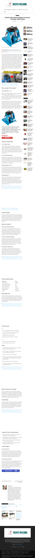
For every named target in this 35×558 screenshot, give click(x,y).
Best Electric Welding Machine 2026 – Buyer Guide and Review (30, 74)
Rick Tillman (28, 33)
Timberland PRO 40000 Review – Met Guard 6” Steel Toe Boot (30, 86)
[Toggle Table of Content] (10, 91)
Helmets (24, 9)
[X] (4, 476)
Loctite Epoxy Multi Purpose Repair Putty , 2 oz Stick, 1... (30, 117)
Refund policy (26, 552)
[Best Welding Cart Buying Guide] (19, 515)
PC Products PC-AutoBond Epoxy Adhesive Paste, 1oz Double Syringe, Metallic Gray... (30, 164)
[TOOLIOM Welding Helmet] (25, 94)
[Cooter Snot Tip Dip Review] (5, 515)
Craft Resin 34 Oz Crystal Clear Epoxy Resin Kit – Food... (30, 159)
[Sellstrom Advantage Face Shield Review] (19, 508)
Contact (27, 9)
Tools (17, 9)
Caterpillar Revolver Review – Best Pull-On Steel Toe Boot (30, 55)
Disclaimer (28, 551)
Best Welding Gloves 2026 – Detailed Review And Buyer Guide (30, 79)
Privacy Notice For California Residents (15, 552)
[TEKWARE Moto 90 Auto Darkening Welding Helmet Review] (25, 90)
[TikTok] (19, 547)
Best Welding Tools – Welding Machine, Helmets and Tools (17, 551)
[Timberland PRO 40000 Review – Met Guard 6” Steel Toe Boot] (25, 86)
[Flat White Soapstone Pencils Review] (12, 508)
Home (5, 9)
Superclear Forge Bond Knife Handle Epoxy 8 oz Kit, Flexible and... (30, 130)
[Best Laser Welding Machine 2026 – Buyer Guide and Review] (25, 39)
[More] (27, 23)
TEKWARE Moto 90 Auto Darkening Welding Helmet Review (30, 90)
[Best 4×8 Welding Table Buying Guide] (5, 508)
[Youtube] (23, 547)
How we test (8, 552)
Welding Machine (8, 9)
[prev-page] (2, 521)
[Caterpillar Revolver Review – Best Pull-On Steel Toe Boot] (25, 55)
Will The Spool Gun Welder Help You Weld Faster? (30, 43)
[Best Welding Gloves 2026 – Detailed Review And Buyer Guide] (25, 78)
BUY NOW (7, 137)
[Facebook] (2, 476)
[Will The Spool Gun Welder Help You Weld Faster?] (25, 43)
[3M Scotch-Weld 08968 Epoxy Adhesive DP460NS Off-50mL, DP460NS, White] (25, 125)
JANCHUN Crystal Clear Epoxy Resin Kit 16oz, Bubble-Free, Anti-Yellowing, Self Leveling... (30, 102)
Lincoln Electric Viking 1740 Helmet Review (18, 481)
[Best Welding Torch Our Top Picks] (25, 51)
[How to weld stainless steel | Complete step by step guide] (25, 63)
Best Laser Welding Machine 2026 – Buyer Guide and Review (30, 39)
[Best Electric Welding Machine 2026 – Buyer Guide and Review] (25, 74)
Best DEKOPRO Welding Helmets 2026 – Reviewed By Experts (30, 48)
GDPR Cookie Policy (4, 552)
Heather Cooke (29, 26)
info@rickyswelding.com (19, 544)
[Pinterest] (6, 476)
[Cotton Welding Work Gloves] (25, 67)
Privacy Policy (22, 552)
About (5, 11)
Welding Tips (20, 9)
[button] (32, 9)
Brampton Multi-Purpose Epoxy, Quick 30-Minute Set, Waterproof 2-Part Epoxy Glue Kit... (30, 154)
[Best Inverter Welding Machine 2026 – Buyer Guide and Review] (25, 59)
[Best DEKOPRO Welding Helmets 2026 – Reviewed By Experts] (25, 47)
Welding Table (17, 15)
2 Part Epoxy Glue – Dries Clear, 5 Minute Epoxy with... (30, 121)
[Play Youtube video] (12, 77)
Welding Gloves (14, 9)
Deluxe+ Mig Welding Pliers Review (6, 481)
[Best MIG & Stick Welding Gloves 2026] (25, 83)
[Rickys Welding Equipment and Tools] (17, 4)
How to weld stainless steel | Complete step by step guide (30, 63)
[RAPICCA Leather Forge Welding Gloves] (25, 71)
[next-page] (3, 521)
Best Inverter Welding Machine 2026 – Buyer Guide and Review (30, 59)
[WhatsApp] (8, 476)
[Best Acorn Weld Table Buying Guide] (12, 515)
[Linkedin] (15, 547)
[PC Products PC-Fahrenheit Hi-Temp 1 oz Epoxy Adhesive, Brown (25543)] (25, 107)
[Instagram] (13, 546)
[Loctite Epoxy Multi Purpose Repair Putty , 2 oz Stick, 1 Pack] (25, 117)
